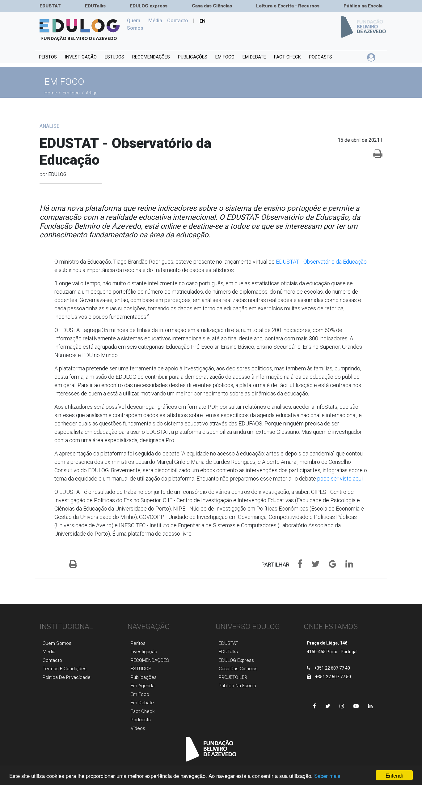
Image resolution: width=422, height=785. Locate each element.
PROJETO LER (233, 677)
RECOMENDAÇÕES (151, 57)
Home (50, 92)
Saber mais (327, 775)
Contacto (52, 660)
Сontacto (177, 21)
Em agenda (142, 685)
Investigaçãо (144, 651)
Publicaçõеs (144, 677)
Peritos (48, 57)
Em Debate (142, 702)
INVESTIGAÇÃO (81, 57)
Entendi (394, 775)
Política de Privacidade (67, 677)
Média (155, 21)
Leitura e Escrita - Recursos (287, 6)
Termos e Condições (65, 668)
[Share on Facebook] (296, 565)
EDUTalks (95, 6)
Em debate (254, 57)
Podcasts (320, 57)
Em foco (224, 57)
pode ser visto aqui (340, 478)
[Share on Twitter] (312, 565)
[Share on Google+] (329, 565)
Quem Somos (136, 24)
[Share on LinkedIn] (345, 565)
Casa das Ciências (212, 6)
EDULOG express (148, 6)
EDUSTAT (50, 6)
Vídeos (138, 728)
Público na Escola (363, 6)
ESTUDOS (114, 57)
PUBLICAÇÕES (192, 57)
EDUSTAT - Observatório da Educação (321, 261)
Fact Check (287, 57)
